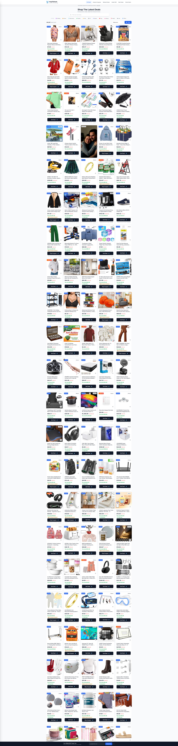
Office (125, 18)
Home (65, 18)
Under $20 (114, 2)
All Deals (89, 2)
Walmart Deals (106, 2)
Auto (119, 18)
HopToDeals (53, 2)
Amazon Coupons (97, 2)
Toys (101, 18)
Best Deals (120, 2)
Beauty (107, 18)
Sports (95, 18)
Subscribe (108, 743)
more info (98, 5)
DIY (90, 18)
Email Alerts (128, 2)
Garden (79, 18)
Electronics (72, 18)
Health (113, 18)
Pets (85, 18)
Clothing (58, 18)
